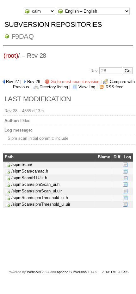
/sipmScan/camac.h (29, 171)
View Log (86, 87)
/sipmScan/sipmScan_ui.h (35, 184)
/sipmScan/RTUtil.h (29, 177)
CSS (124, 272)
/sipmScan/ (21, 164)
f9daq (22, 36)
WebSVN (34, 272)
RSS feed (114, 87)
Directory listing (54, 87)
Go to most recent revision (75, 81)
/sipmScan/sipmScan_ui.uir (36, 191)
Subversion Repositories (53, 24)
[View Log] (125, 164)
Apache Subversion (72, 272)
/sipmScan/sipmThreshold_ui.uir (40, 204)
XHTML (111, 272)
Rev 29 (33, 81)
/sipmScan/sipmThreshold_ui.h (39, 197)
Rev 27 (12, 81)
